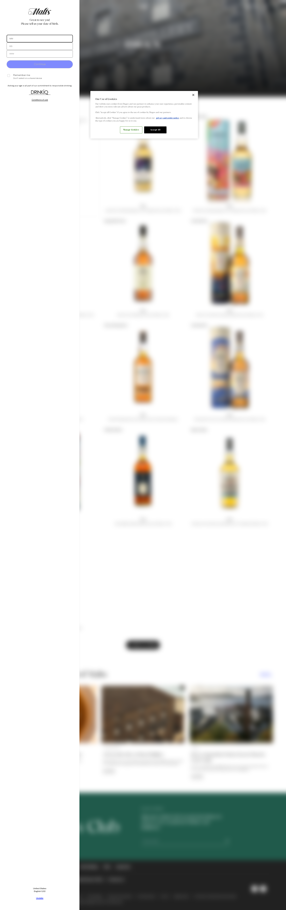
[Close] (193, 95)
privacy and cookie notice (167, 118)
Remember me (21, 75)
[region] (144, 115)
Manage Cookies (131, 129)
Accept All (155, 129)
